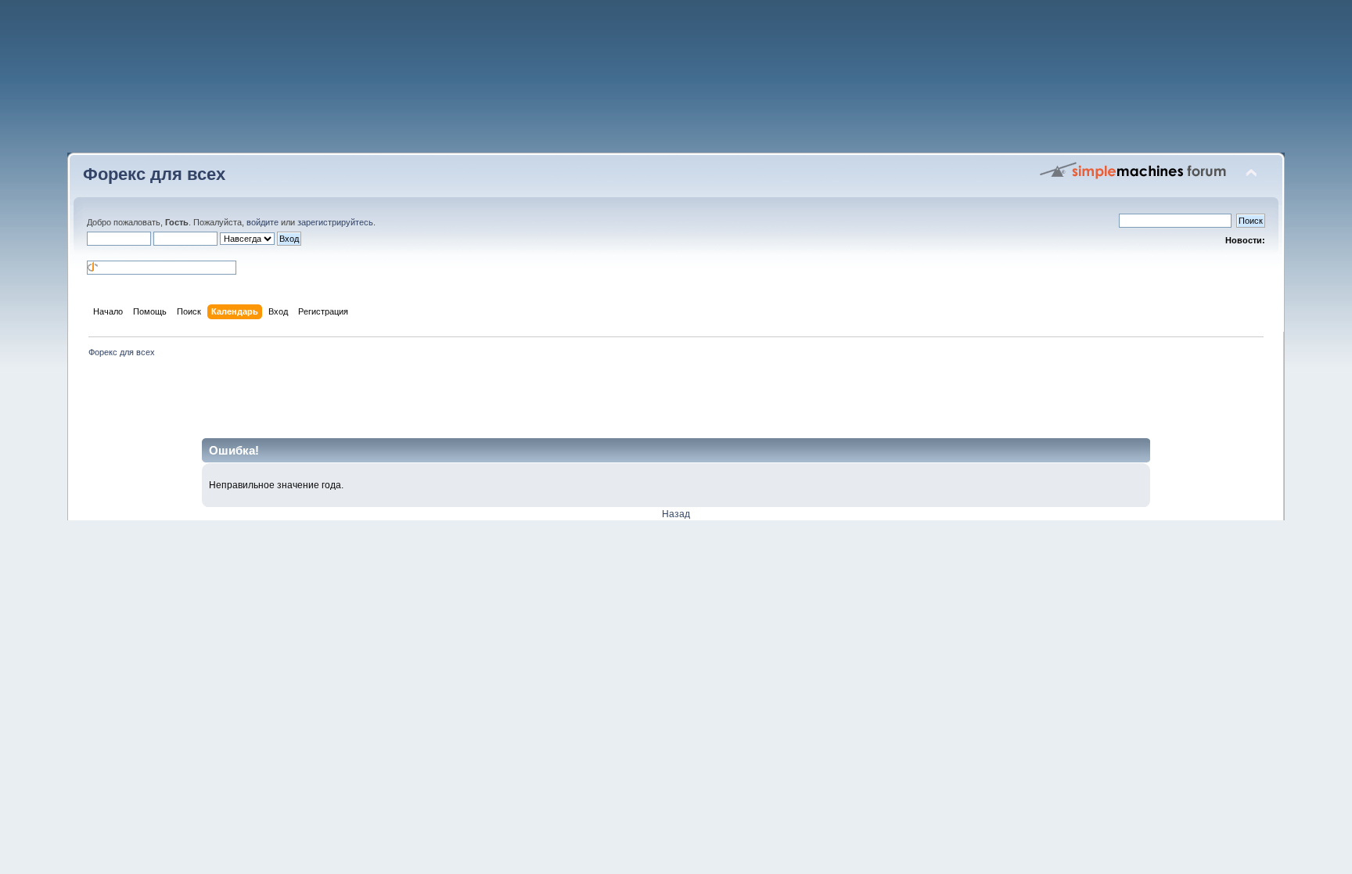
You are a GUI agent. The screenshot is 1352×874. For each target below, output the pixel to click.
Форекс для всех (154, 174)
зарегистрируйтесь (335, 222)
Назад (676, 514)
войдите (262, 222)
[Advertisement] (676, 82)
